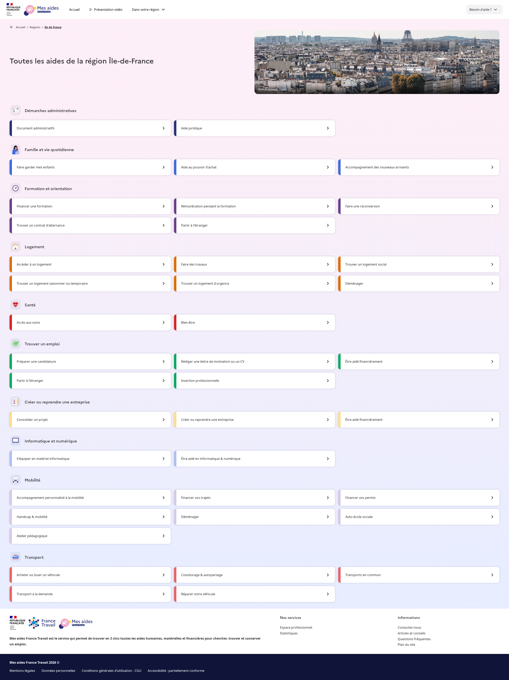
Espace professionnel (296, 627)
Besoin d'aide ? (480, 9)
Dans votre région (145, 9)
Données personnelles (58, 670)
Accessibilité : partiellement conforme (176, 670)
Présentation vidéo (108, 9)
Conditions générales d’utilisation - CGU (111, 670)
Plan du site (406, 644)
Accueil (74, 9)
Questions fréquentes (414, 639)
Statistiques (289, 633)
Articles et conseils (411, 633)
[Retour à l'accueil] (36, 9)
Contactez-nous (409, 627)
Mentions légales (22, 670)
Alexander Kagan (277, 89)
